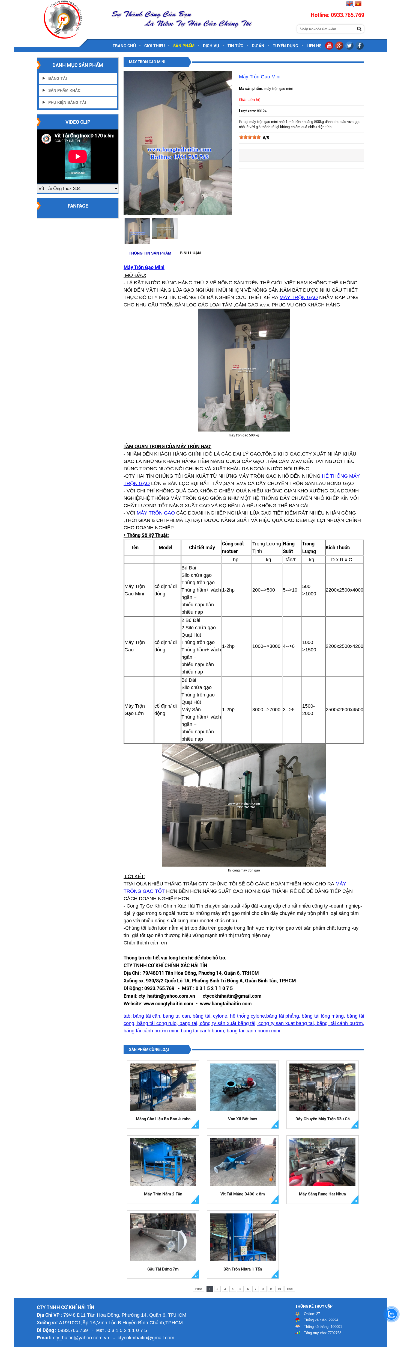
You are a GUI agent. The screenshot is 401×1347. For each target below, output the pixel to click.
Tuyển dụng (285, 45)
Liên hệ (314, 45)
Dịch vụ (211, 45)
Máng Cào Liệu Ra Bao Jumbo (163, 1118)
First (198, 1288)
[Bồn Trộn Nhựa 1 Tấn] (243, 1237)
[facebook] (359, 49)
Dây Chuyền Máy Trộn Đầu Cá (322, 1118)
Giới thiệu (154, 45)
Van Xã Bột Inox (242, 1118)
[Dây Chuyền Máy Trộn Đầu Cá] (322, 1087)
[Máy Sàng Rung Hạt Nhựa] (322, 1162)
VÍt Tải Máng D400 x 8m (242, 1194)
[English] (349, 5)
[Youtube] (329, 49)
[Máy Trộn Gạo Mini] (178, 214)
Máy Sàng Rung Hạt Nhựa (322, 1194)
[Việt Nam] (358, 5)
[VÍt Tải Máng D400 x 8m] (243, 1162)
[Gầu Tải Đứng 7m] (163, 1237)
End (290, 1288)
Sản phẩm (183, 45)
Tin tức (235, 45)
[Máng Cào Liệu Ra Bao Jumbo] (163, 1087)
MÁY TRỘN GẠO (299, 297)
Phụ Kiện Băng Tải (67, 102)
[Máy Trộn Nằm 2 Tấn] (163, 1162)
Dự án (258, 45)
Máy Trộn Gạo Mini (144, 267)
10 (279, 1288)
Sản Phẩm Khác (64, 90)
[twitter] (349, 49)
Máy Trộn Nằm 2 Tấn (163, 1194)
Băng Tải (57, 78)
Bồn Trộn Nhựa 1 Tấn (242, 1269)
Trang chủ (124, 45)
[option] (137, 231)
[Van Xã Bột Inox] (243, 1087)
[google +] (339, 49)
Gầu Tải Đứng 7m (163, 1269)
